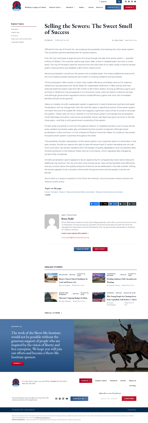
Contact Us (112, 7)
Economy (14, 36)
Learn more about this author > (75, 233)
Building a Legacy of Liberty (35, 7)
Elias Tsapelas (66, 301)
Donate (129, 7)
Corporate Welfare (17, 42)
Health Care (15, 32)
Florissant (54, 192)
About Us (99, 7)
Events (91, 7)
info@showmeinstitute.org (42, 417)
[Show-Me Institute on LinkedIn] (132, 1)
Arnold (47, 192)
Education (14, 29)
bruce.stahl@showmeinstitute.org (75, 238)
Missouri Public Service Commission (109, 192)
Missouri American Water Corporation (80, 192)
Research (69, 7)
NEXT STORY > (100, 249)
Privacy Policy (132, 409)
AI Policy (132, 386)
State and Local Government (21, 39)
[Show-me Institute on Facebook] (126, 1)
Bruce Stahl (119, 40)
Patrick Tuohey (114, 285)
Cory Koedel (65, 285)
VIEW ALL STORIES (52, 313)
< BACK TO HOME (82, 249)
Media (81, 7)
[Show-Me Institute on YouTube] (135, 1)
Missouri (62, 192)
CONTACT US (78, 399)
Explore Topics (54, 7)
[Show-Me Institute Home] (16, 6)
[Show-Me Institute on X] (129, 1)
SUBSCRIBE (129, 399)
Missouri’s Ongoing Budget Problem (73, 298)
